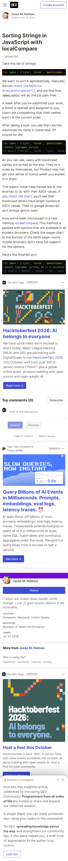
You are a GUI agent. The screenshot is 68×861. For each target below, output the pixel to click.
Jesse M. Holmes (23, 14)
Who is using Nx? (27, 659)
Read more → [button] (14, 385)
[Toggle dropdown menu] (63, 282)
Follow (34, 590)
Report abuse (46, 436)
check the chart (20, 196)
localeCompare (26, 223)
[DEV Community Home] (14, 4)
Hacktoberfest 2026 (47, 357)
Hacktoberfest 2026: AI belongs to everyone (30, 333)
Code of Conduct (23, 436)
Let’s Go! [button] (12, 854)
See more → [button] (13, 559)
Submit (15, 425)
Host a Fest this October (27, 747)
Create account (53, 5)
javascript (10, 56)
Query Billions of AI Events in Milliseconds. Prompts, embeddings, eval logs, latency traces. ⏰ (33, 501)
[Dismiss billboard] (62, 779)
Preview (33, 425)
